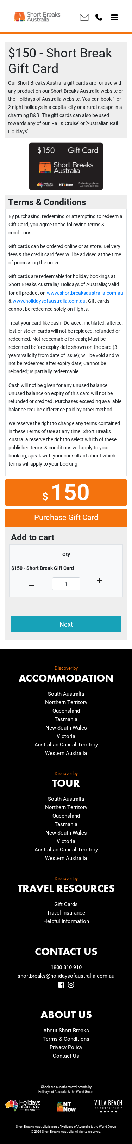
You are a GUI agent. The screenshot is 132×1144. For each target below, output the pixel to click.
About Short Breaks (66, 1030)
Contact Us (66, 1055)
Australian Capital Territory (66, 744)
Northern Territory (66, 702)
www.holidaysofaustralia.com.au (49, 300)
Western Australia (66, 752)
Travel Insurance (66, 912)
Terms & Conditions (66, 1038)
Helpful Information (66, 920)
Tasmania (66, 718)
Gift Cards (66, 904)
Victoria (66, 735)
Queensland (66, 710)
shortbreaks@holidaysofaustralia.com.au (66, 975)
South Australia (66, 693)
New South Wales (66, 727)
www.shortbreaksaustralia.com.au (85, 292)
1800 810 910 (66, 967)
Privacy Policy (66, 1047)
